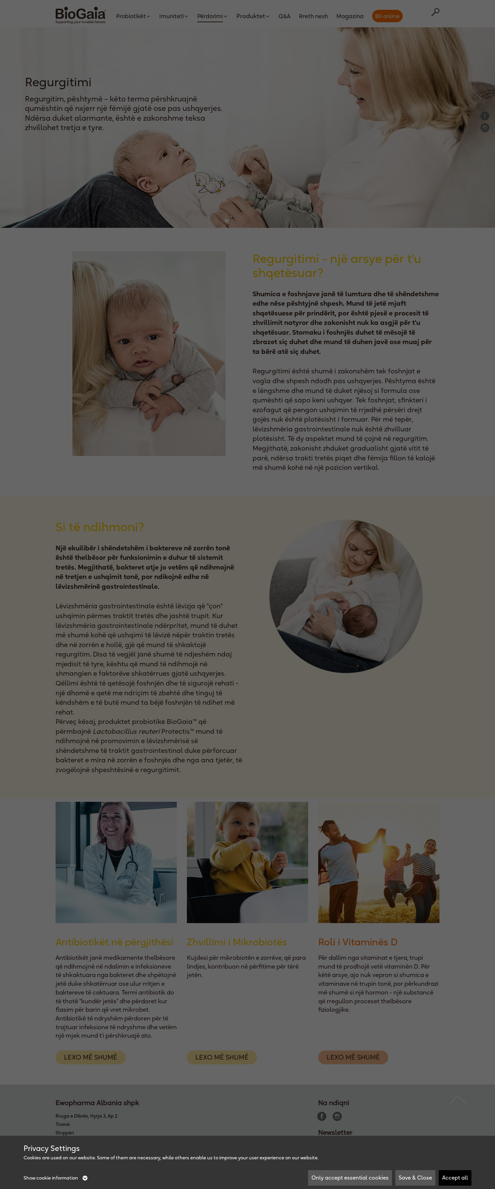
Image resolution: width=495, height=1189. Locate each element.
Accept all (455, 1177)
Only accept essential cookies (350, 1177)
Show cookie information (51, 1178)
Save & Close (415, 1177)
